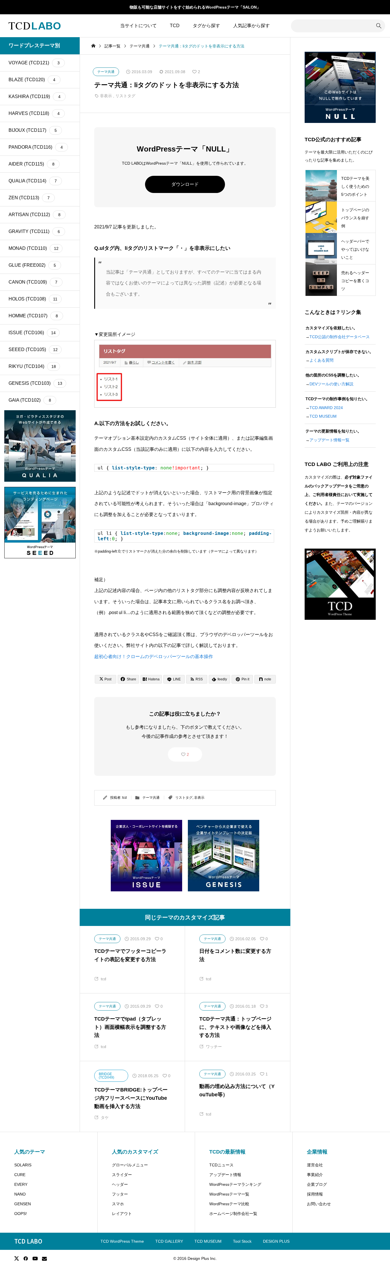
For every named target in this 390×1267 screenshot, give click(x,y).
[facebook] (25, 1258)
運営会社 (315, 1165)
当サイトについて (138, 25)
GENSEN (22, 1204)
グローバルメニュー (130, 1165)
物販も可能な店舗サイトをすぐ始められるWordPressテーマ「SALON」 (195, 7)
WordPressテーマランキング (235, 1184)
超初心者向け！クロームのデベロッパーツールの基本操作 (153, 656)
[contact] (44, 1258)
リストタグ (125, 95)
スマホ (118, 1204)
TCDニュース (221, 1165)
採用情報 (315, 1194)
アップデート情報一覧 (329, 440)
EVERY (20, 1184)
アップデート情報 (225, 1174)
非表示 (106, 95)
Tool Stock (242, 1241)
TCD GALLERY (169, 1241)
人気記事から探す (251, 25)
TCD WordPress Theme (122, 1241)
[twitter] (16, 1258)
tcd (124, 798)
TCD (175, 25)
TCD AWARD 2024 (326, 407)
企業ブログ (317, 1184)
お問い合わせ (319, 1204)
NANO (20, 1194)
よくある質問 (321, 360)
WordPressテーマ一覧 (229, 1194)
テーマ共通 (151, 798)
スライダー (122, 1174)
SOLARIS (22, 1165)
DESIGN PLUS (276, 1241)
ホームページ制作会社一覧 (233, 1213)
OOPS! (20, 1213)
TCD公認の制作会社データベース (339, 336)
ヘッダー (120, 1184)
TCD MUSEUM (323, 416)
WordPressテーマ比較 (229, 1204)
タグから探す (206, 25)
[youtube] (35, 1258)
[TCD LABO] (35, 25)
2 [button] (188, 754)
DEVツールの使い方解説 (331, 384)
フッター (120, 1194)
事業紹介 (315, 1174)
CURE (19, 1174)
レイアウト (122, 1213)
